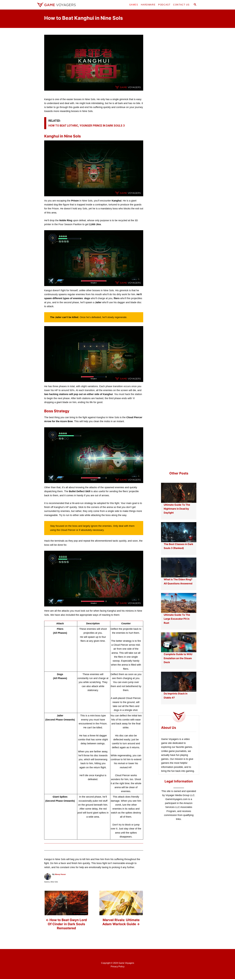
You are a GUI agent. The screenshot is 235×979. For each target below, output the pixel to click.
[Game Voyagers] (60, 5)
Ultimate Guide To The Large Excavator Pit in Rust (177, 618)
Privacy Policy (117, 966)
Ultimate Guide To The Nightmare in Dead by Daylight (177, 508)
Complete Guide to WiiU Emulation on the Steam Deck (178, 658)
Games (47, 882)
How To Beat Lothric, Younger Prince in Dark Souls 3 (86, 125)
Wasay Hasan (60, 874)
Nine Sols (54, 882)
